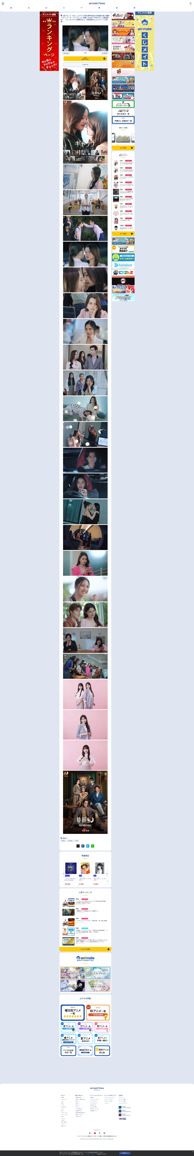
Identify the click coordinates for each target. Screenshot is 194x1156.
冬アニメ (77, 1106)
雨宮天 (63, 840)
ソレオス (106, 1103)
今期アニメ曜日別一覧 (80, 1099)
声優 (77, 840)
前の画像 (66, 53)
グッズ (62, 1108)
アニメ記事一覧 (79, 1108)
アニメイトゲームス (109, 1099)
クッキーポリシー (93, 1101)
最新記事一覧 (78, 1097)
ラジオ (62, 1105)
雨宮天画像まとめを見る (85, 58)
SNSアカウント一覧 (94, 1108)
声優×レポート (79, 1116)
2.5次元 (62, 1120)
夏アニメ (77, 1103)
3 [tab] (121, 144)
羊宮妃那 (70, 840)
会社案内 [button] (121, 1095)
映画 (62, 1110)
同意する (124, 1153)
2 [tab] (119, 144)
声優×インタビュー (80, 1114)
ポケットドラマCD (108, 1101)
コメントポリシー (93, 1103)
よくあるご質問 (93, 1106)
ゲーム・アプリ (64, 1114)
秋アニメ (77, 1105)
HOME (62, 1097)
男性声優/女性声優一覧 (80, 1112)
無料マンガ (63, 1125)
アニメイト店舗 (122, 1101)
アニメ (62, 1101)
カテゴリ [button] (63, 1095)
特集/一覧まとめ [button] (79, 1095)
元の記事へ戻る (85, 64)
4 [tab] (123, 144)
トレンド (63, 1124)
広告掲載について (93, 1110)
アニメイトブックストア (110, 1097)
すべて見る (123, 233)
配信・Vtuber (64, 1122)
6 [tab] (127, 144)
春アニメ (77, 1101)
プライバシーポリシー (94, 1099)
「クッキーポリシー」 (91, 1154)
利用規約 (92, 1097)
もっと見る (123, 147)
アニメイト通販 (122, 1099)
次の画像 (104, 53)
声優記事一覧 (78, 1110)
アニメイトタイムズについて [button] (96, 1095)
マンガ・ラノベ (64, 1112)
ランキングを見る (85, 949)
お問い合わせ (93, 1105)
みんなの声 (63, 1106)
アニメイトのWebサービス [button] (110, 1095)
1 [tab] (117, 144)
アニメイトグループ (123, 1103)
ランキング (63, 1099)
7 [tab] (129, 144)
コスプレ (63, 1118)
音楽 (62, 1116)
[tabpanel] (123, 138)
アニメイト (121, 1097)
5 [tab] (125, 144)
